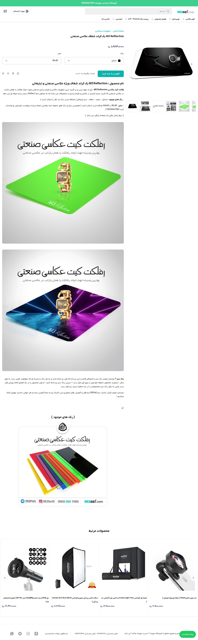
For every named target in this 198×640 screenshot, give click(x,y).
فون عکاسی (190, 19)
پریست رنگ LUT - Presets (138, 19)
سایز (59, 54)
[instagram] (28, 633)
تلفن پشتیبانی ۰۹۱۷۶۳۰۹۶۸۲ (85, 633)
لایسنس (119, 19)
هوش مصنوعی (160, 19)
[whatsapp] (3, 73)
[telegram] (8, 73)
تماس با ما (106, 19)
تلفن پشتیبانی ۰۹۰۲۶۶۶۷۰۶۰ (107, 633)
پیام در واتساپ (188, 634)
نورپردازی (175, 19)
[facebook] (18, 73)
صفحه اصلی (118, 31)
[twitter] (13, 73)
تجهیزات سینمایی (103, 31)
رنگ (122, 54)
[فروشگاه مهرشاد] (185, 11)
